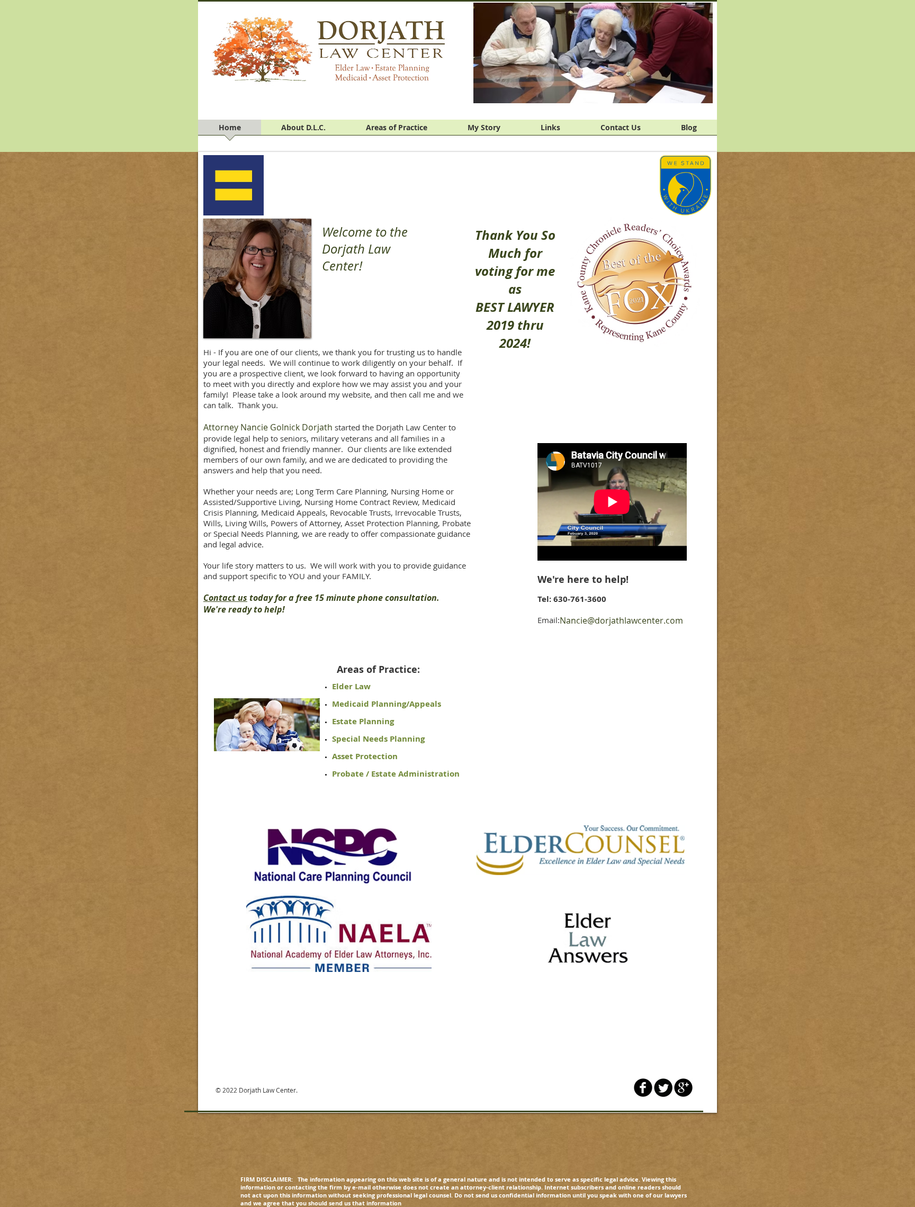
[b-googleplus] (683, 1087)
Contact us (225, 598)
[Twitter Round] (663, 1087)
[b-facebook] (643, 1087)
